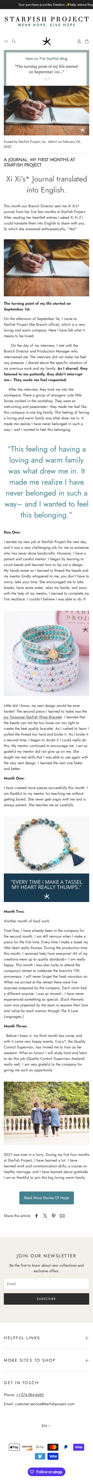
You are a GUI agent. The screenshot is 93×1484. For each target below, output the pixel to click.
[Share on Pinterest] (53, 1215)
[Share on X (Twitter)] (45, 1215)
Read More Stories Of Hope (46, 1198)
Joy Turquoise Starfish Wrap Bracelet (33, 717)
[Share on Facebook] (36, 1215)
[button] (6, 41)
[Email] (62, 1215)
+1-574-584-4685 (30, 1395)
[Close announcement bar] (88, 3)
